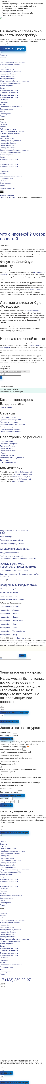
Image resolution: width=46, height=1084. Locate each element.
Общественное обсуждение (10, 431)
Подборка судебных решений (11, 556)
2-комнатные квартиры (9, 92)
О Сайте (3, 533)
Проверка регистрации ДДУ (10, 83)
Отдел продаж (5, 113)
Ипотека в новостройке (9, 592)
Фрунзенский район (7, 446)
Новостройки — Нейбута (9, 613)
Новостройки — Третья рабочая (12, 631)
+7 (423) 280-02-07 (7, 188)
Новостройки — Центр (8, 634)
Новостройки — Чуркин (9, 624)
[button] (23, 119)
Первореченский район (9, 443)
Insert (22, 655)
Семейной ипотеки (34, 289)
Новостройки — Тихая (8, 627)
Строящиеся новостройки (29, 574)
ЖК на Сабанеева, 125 (23, 472)
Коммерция (4, 102)
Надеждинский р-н (7, 455)
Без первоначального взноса (11, 106)
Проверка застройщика (9, 422)
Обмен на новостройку (9, 589)
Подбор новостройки (8, 417)
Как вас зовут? (6, 732)
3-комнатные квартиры (9, 95)
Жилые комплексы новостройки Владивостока (18, 564)
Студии (3, 88)
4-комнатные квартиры (9, 97)
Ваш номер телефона (9, 735)
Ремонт (3, 111)
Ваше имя (4, 798)
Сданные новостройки (8, 574)
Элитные (19, 580)
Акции (2, 116)
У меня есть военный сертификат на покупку (20, 782)
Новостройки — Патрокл (9, 617)
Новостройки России (8, 74)
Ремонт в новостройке (8, 596)
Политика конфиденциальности (12, 543)
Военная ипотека (6, 109)
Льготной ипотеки (32, 310)
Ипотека (3, 104)
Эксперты (3, 55)
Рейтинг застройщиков (8, 60)
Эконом (3, 580)
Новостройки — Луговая (9, 610)
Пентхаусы (4, 99)
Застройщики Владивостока (18, 585)
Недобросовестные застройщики (12, 62)
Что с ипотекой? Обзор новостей (22, 236)
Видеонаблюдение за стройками (12, 424)
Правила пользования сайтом (11, 540)
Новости (3, 57)
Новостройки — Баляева (9, 606)
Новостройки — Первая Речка (11, 620)
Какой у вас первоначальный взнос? (15, 752)
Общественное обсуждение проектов (14, 81)
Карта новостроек (7, 69)
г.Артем (3, 453)
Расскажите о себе (8, 764)
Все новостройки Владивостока (12, 457)
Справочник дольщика (14, 548)
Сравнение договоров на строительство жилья (18, 558)
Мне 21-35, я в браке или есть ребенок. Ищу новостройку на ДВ (18, 770)
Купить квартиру (6, 85)
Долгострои (4, 460)
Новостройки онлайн (8, 78)
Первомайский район (8, 450)
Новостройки (5, 67)
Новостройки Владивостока (10, 71)
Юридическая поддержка (9, 552)
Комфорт (10, 580)
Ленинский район (6, 448)
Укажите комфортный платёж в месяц (15, 758)
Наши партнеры (6, 536)
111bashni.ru (19, 638)
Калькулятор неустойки (9, 427)
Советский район (6, 441)
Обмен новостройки (7, 76)
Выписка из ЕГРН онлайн (10, 64)
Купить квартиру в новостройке (12, 599)
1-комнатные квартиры (9, 90)
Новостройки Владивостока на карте (14, 570)
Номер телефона (7, 801)
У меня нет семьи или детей (11, 785)
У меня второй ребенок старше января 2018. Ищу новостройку (20, 778)
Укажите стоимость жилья (11, 749)
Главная (3, 52)
